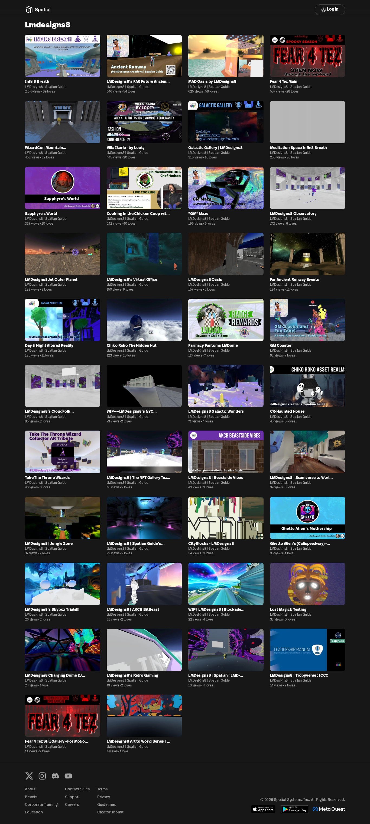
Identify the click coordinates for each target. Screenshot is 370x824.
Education (34, 812)
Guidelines (106, 805)
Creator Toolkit (110, 812)
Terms (102, 789)
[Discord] (55, 776)
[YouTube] (68, 776)
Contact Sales (77, 789)
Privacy (103, 797)
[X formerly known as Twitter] (29, 776)
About (30, 789)
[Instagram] (42, 776)
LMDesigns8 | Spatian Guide (45, 87)
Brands (31, 797)
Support (72, 797)
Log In (332, 9)
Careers (72, 805)
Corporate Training (41, 805)
